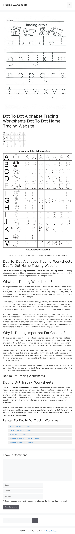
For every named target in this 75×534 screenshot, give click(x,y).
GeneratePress (51, 531)
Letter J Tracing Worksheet (20, 430)
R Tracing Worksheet (18, 434)
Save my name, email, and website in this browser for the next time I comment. (36, 501)
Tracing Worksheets (15, 4)
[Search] (35, 520)
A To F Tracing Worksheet (20, 426)
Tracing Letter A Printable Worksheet (24, 438)
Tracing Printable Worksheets (21, 442)
